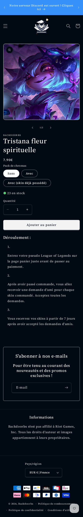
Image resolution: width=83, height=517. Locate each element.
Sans (11, 173)
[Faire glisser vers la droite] (50, 127)
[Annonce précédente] (4, 7)
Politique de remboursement (56, 503)
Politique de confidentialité (26, 510)
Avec (29, 173)
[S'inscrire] (66, 388)
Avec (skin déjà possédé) (27, 183)
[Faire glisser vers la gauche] (32, 127)
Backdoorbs (25, 503)
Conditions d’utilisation (63, 510)
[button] (5, 26)
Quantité (9, 201)
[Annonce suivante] (78, 7)
